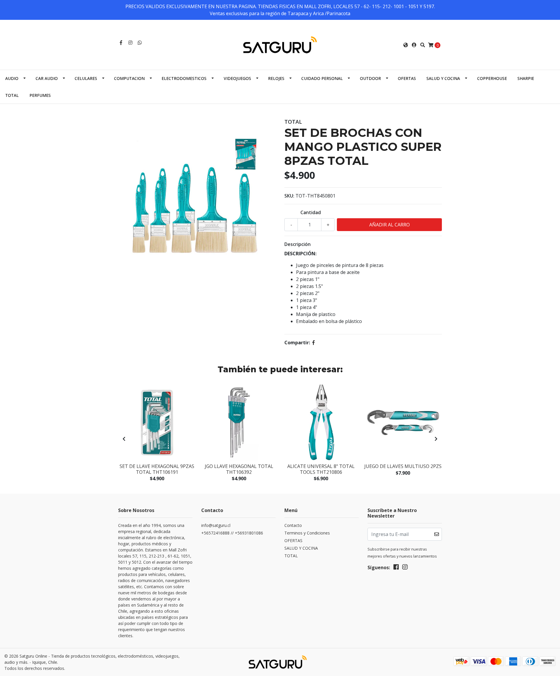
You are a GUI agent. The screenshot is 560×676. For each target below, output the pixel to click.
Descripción (297, 244)
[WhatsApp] (140, 42)
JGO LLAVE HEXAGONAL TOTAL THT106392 (239, 469)
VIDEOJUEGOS (237, 78)
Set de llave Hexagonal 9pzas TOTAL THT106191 (157, 469)
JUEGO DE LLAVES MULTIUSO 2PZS (403, 466)
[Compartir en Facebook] (313, 342)
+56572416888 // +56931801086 (232, 533)
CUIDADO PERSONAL (322, 78)
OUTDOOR (370, 78)
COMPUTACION (129, 78)
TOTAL (12, 95)
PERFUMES (40, 95)
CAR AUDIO (47, 78)
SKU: (289, 196)
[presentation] (124, 439)
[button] (406, 44)
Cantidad (310, 212)
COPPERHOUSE (492, 78)
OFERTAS (407, 78)
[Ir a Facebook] (121, 42)
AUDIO (11, 78)
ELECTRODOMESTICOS (184, 78)
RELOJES (276, 78)
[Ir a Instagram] (130, 42)
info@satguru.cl (215, 525)
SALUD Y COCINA (443, 78)
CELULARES (86, 78)
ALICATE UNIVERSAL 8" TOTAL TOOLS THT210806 (321, 469)
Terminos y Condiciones (307, 533)
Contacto (293, 525)
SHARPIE (525, 78)
